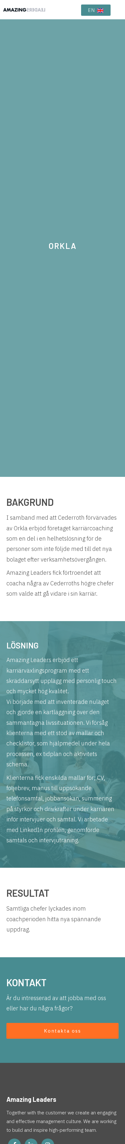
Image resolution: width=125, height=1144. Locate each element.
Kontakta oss (62, 1031)
